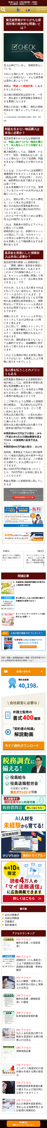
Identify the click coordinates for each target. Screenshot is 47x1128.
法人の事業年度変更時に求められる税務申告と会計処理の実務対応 (29, 1107)
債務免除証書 (23, 1051)
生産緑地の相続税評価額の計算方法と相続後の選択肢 (30, 583)
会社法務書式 (12, 914)
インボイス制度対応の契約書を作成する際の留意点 (29, 1071)
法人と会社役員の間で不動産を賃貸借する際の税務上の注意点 (29, 1036)
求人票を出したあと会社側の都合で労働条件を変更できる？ (30, 599)
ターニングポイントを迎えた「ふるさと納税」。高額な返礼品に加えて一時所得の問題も (35, 560)
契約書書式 (11, 925)
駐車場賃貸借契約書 (27, 1016)
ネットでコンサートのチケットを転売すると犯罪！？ (30, 615)
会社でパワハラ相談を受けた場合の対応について (11, 557)
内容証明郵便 (12, 918)
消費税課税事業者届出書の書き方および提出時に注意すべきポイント (29, 1089)
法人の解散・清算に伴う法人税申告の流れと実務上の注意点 (29, 984)
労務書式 (9, 921)
